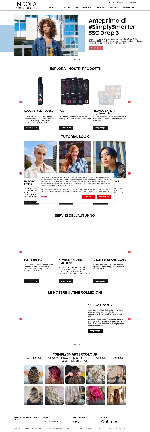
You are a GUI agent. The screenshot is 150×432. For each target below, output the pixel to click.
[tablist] (75, 59)
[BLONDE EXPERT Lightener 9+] (109, 102)
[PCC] (75, 102)
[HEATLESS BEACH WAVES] (109, 252)
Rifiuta (88, 197)
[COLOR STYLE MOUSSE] (40, 102)
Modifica (44, 197)
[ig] (102, 421)
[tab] (75, 59)
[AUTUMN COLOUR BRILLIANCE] (75, 252)
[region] (75, 188)
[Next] (129, 102)
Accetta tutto (104, 197)
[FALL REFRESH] (40, 252)
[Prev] (21, 102)
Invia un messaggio (50, 421)
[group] (75, 36)
